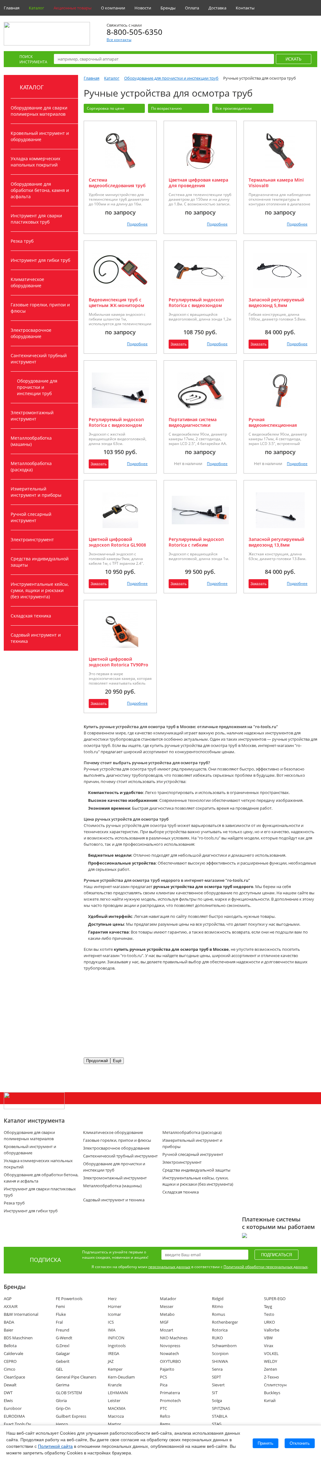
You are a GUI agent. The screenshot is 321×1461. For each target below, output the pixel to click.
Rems (165, 1424)
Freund (62, 1330)
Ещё (117, 1060)
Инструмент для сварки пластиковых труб (36, 219)
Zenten (270, 1369)
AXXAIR (11, 1306)
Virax (268, 1345)
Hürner (114, 1306)
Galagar (63, 1353)
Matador (168, 1298)
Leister (114, 1400)
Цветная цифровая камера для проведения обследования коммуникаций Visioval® (198, 188)
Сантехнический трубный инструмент (39, 358)
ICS (111, 1322)
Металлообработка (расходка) (31, 466)
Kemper (115, 1369)
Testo (269, 1314)
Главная (11, 8)
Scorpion (220, 1353)
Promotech (170, 1400)
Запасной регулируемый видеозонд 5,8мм (276, 302)
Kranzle (115, 1385)
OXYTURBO (170, 1361)
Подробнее (137, 224)
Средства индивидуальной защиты (40, 562)
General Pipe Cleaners (76, 1377)
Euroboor (13, 1408)
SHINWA (220, 1361)
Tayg (268, 1306)
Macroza (116, 1416)
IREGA (113, 1353)
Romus (218, 1314)
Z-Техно (271, 1377)
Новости (142, 8)
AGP (8, 1298)
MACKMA (116, 1408)
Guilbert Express (71, 1416)
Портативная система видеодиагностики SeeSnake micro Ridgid (193, 425)
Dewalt (10, 1385)
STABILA (219, 1416)
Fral (59, 1322)
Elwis (8, 1400)
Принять (265, 1443)
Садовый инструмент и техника (36, 638)
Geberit (63, 1361)
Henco (62, 1424)
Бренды (168, 8)
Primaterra (170, 1392)
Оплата (192, 8)
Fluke (61, 1314)
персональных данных (169, 1266)
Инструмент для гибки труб (40, 260)
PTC (163, 1408)
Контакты (245, 8)
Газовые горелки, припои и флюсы (40, 308)
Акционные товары (73, 8)
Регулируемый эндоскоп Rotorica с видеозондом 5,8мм (196, 305)
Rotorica (220, 1330)
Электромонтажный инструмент (32, 416)
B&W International (21, 1314)
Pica (163, 1385)
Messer (166, 1306)
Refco (165, 1416)
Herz (112, 1298)
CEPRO (10, 1361)
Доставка (217, 8)
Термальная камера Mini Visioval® (276, 182)
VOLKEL (271, 1353)
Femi (60, 1306)
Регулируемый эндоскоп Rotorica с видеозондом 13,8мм (116, 425)
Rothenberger (225, 1322)
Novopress (170, 1345)
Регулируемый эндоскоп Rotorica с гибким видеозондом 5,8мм (196, 544)
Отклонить (300, 1443)
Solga (217, 1400)
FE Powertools (69, 1298)
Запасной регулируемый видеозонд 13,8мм (276, 542)
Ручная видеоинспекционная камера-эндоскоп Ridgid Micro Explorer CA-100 (275, 427)
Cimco (9, 1369)
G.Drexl (62, 1345)
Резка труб (22, 241)
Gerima (62, 1385)
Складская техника (31, 616)
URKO (269, 1322)
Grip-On (63, 1408)
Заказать (179, 344)
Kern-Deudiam (121, 1377)
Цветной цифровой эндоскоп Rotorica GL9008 (117, 542)
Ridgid (218, 1298)
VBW (268, 1338)
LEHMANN (118, 1392)
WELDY (270, 1361)
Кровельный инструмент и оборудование (40, 136)
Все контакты (119, 39)
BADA (9, 1322)
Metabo (167, 1314)
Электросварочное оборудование (31, 333)
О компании (113, 8)
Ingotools (117, 1345)
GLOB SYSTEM (69, 1392)
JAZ (110, 1361)
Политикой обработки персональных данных (266, 1266)
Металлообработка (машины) (31, 441)
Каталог (36, 8)
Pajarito (167, 1369)
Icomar (114, 1314)
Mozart (166, 1330)
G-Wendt (64, 1338)
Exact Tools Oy (17, 1424)
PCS (163, 1377)
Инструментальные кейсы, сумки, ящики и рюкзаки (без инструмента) (40, 590)
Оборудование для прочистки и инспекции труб (37, 387)
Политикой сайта (55, 1446)
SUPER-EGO (275, 1298)
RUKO (217, 1338)
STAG (216, 1424)
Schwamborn (224, 1345)
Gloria (61, 1400)
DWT (8, 1392)
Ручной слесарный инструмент (31, 517)
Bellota (10, 1345)
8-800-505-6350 (134, 32)
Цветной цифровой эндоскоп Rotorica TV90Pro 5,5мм (118, 664)
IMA (111, 1330)
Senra (217, 1369)
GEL (59, 1369)
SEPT (216, 1377)
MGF (164, 1322)
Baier (8, 1330)
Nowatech (169, 1353)
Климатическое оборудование (27, 282)
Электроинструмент (32, 540)
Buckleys (272, 1392)
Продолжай (97, 1060)
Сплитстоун (275, 1385)
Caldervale (13, 1353)
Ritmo (217, 1306)
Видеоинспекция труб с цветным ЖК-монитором (116, 302)
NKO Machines (173, 1338)
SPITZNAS (221, 1408)
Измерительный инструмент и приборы (36, 492)
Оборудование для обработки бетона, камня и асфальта (40, 190)
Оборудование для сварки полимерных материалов (39, 111)
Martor (114, 1424)
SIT (215, 1392)
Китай (270, 1400)
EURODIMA (14, 1416)
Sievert (218, 1385)
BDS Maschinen (18, 1338)
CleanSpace (14, 1377)
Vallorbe (271, 1330)
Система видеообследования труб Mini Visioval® (117, 185)
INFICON (116, 1338)
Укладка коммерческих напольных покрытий (35, 162)
